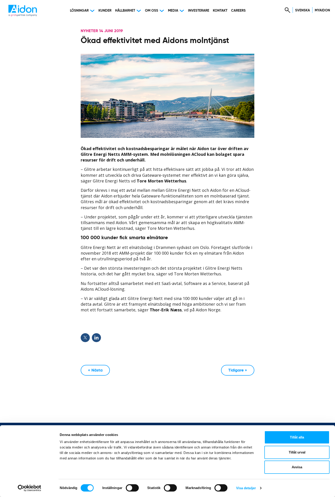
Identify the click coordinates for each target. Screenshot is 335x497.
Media (173, 10)
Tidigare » (237, 370)
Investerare (198, 10)
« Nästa (95, 370)
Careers (238, 10)
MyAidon (322, 10)
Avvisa (297, 467)
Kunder (104, 10)
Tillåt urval (297, 452)
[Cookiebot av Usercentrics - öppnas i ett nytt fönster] (29, 488)
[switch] (132, 488)
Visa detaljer (246, 488)
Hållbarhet (125, 10)
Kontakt (220, 10)
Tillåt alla (297, 437)
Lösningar (79, 10)
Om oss (151, 10)
